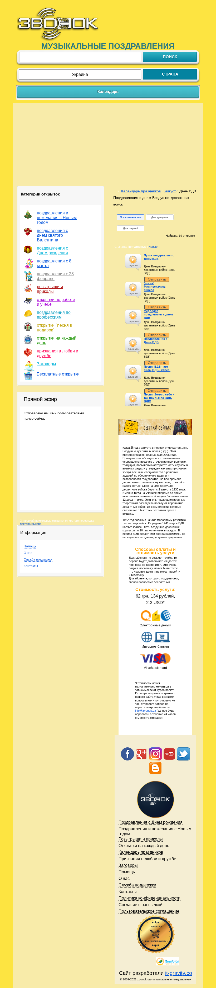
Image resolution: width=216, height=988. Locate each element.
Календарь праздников (141, 191)
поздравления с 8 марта (54, 263)
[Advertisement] (108, 146)
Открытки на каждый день (144, 845)
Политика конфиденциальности (149, 898)
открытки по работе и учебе (56, 302)
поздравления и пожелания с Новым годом (57, 218)
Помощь (30, 546)
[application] (133, 262)
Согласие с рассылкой (141, 904)
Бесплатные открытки (58, 374)
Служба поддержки (38, 559)
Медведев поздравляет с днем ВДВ (158, 314)
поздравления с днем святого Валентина (52, 235)
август (170, 191)
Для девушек (159, 217)
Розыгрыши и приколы (141, 839)
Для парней (130, 228)
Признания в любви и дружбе (147, 859)
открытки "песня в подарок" (54, 327)
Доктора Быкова (30, 523)
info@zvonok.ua (145, 710)
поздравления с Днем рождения (52, 250)
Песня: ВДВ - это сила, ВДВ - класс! (157, 368)
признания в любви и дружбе (57, 353)
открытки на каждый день (56, 340)
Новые (153, 246)
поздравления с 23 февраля (55, 276)
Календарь (108, 91)
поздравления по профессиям (54, 314)
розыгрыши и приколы (50, 289)
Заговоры (46, 364)
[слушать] (133, 259)
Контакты (31, 566)
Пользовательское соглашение (149, 911)
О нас (28, 553)
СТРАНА (170, 74)
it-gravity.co (178, 973)
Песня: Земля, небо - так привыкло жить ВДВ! (159, 398)
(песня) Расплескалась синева (155, 287)
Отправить (157, 279)
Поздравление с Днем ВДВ (155, 340)
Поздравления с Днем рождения (151, 822)
